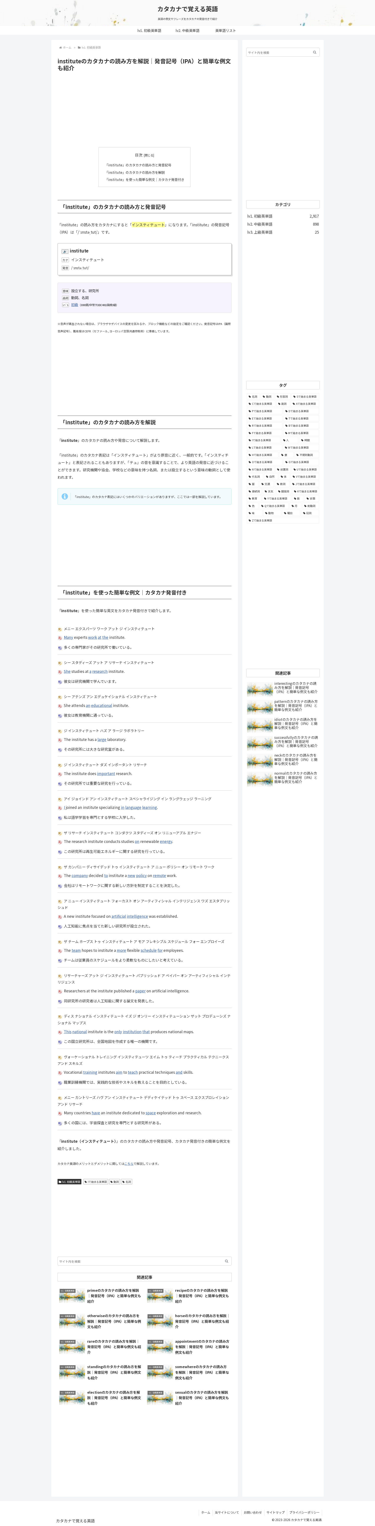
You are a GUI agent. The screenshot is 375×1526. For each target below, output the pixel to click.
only (118, 1031)
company (80, 875)
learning (149, 807)
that (146, 1031)
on (137, 841)
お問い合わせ (253, 1512)
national (79, 1031)
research (100, 671)
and (179, 1072)
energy (166, 841)
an (88, 705)
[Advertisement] (145, 109)
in (122, 807)
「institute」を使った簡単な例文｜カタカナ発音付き (144, 179)
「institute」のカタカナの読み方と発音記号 (138, 164)
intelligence (137, 916)
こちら (128, 1163)
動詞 (116, 1181)
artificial (119, 916)
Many (68, 637)
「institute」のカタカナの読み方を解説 (135, 172)
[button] (227, 1261)
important (106, 773)
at (99, 637)
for (160, 950)
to (106, 875)
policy (141, 875)
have (96, 1112)
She (67, 671)
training (90, 1072)
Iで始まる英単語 (97, 1181)
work (92, 637)
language (133, 807)
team (76, 950)
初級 (74, 304)
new (131, 875)
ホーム (205, 1512)
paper (140, 990)
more (121, 950)
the (105, 637)
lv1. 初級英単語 (71, 1181)
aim (119, 1072)
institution (132, 1031)
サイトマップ (275, 1512)
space (151, 1112)
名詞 (128, 1181)
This (67, 1031)
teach (133, 1072)
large (101, 739)
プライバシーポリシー (304, 1512)
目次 (138, 154)
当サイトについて (227, 1512)
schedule (149, 950)
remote (159, 875)
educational (101, 705)
